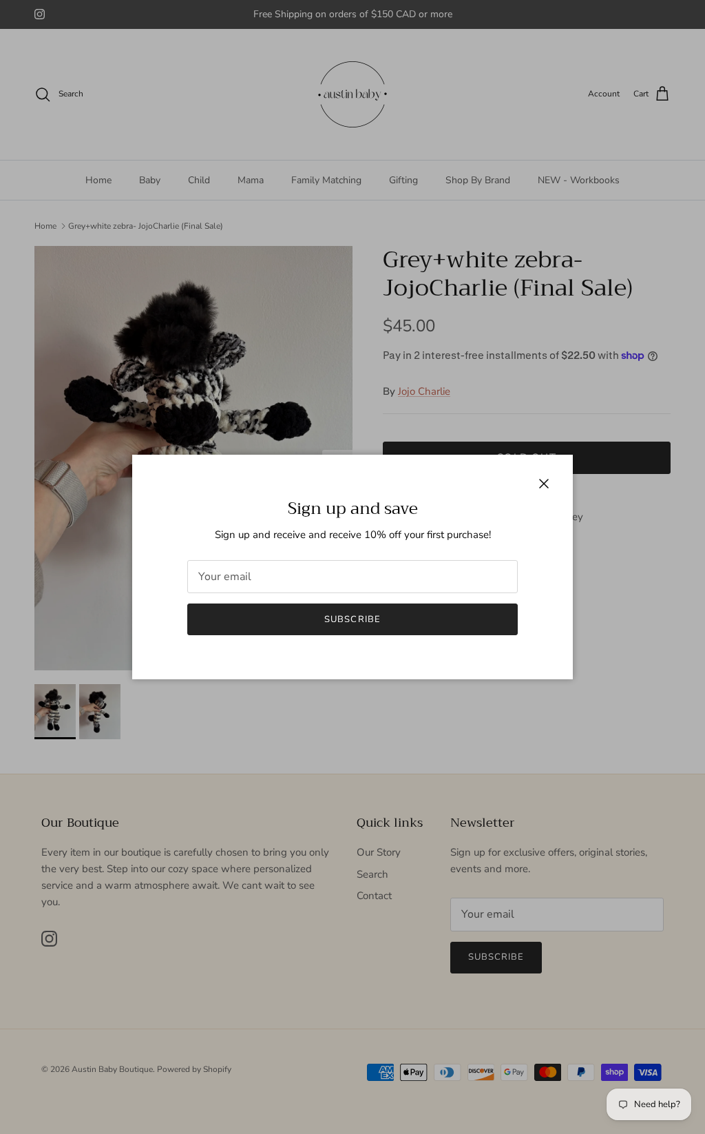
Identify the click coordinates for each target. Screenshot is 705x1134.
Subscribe (352, 619)
